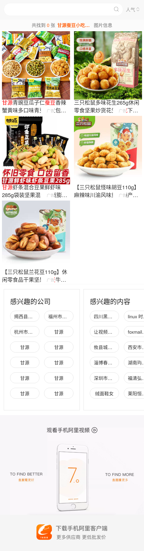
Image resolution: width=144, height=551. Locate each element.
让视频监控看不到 (112, 331)
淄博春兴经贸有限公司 (117, 362)
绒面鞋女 (104, 393)
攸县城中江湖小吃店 (115, 347)
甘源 (58, 331)
